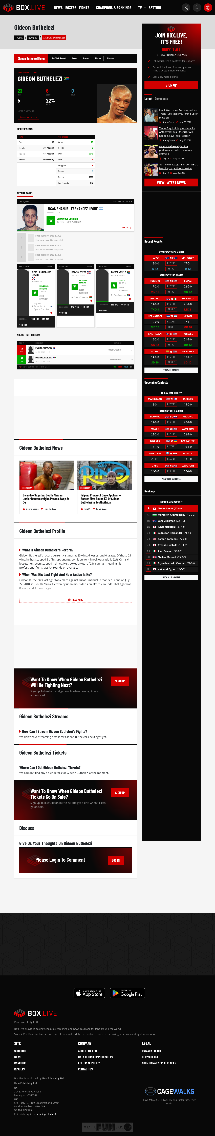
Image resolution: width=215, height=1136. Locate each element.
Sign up (120, 681)
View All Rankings (171, 577)
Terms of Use (150, 1057)
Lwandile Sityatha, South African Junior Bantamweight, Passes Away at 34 (46, 498)
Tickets (98, 58)
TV (140, 7)
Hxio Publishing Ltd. (53, 1078)
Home (19, 37)
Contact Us (85, 1069)
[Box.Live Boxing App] (89, 993)
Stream (86, 58)
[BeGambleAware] (107, 1127)
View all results (171, 370)
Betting (155, 7)
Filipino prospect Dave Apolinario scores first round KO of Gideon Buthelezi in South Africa (101, 498)
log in (116, 860)
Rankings (20, 1063)
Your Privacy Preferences (159, 1063)
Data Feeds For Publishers (95, 1057)
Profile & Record (59, 58)
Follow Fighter (30, 117)
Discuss (110, 58)
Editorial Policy (89, 1063)
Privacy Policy (151, 1051)
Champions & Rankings (113, 7)
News (58, 7)
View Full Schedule (171, 478)
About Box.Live (88, 1051)
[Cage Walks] (169, 1091)
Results (19, 1069)
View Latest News (171, 182)
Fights (84, 7)
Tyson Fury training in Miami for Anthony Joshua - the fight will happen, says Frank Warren (177, 132)
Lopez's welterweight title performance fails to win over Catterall (175, 150)
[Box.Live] (24, 7)
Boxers (70, 7)
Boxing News (27, 488)
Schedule (20, 1051)
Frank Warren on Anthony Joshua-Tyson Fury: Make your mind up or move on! (178, 113)
